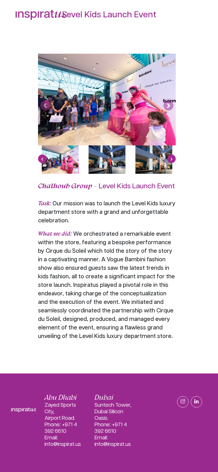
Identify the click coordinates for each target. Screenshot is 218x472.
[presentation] (42, 158)
